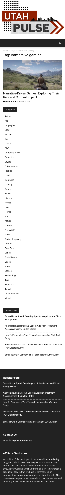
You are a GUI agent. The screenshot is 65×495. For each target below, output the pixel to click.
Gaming (8, 184)
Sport (7, 266)
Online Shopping (13, 239)
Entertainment (12, 166)
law (6, 216)
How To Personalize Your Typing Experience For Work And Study (32, 337)
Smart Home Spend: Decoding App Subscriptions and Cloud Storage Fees (33, 318)
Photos (8, 243)
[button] (5, 43)
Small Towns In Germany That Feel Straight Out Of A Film (32, 355)
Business (9, 134)
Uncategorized (12, 293)
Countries (9, 157)
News (7, 234)
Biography (10, 125)
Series (8, 252)
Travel (8, 289)
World (8, 298)
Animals (9, 116)
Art (6, 120)
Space (8, 261)
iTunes (8, 211)
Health (8, 193)
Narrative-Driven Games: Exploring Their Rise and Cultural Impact (31, 95)
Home (5, 50)
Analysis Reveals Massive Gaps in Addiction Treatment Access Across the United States (31, 327)
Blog (7, 129)
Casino (8, 143)
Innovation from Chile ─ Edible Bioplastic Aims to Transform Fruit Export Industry (33, 346)
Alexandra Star (10, 101)
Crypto (8, 161)
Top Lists (9, 284)
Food (7, 175)
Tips (7, 280)
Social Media (11, 257)
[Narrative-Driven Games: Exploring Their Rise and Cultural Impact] (32, 75)
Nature (8, 225)
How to (8, 207)
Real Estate (10, 248)
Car (6, 139)
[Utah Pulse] (32, 19)
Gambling (9, 179)
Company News (12, 152)
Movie (8, 220)
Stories (8, 270)
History (8, 198)
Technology (10, 275)
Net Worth (10, 229)
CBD (7, 148)
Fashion (9, 170)
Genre (8, 189)
